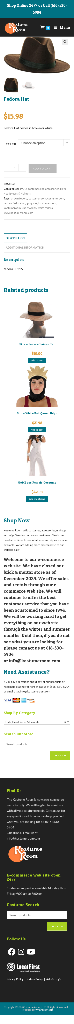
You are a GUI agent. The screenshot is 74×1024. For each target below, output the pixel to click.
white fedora (45, 208)
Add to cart (42, 168)
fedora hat (19, 203)
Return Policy (35, 979)
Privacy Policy (15, 979)
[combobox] (37, 722)
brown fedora (19, 198)
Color (11, 144)
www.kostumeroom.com (18, 212)
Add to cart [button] (37, 360)
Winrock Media (44, 1009)
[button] (65, 42)
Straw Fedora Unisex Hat (37, 344)
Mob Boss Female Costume (37, 482)
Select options (37, 499)
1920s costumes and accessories (39, 188)
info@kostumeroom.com (23, 838)
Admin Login (53, 979)
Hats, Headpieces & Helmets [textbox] (36, 722)
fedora (8, 203)
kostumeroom (12, 208)
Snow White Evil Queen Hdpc (37, 413)
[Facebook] (11, 951)
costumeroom (55, 198)
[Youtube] (31, 951)
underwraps (29, 208)
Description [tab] (15, 238)
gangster (32, 203)
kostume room (47, 203)
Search (60, 755)
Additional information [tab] (25, 247)
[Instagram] (21, 951)
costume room (37, 198)
